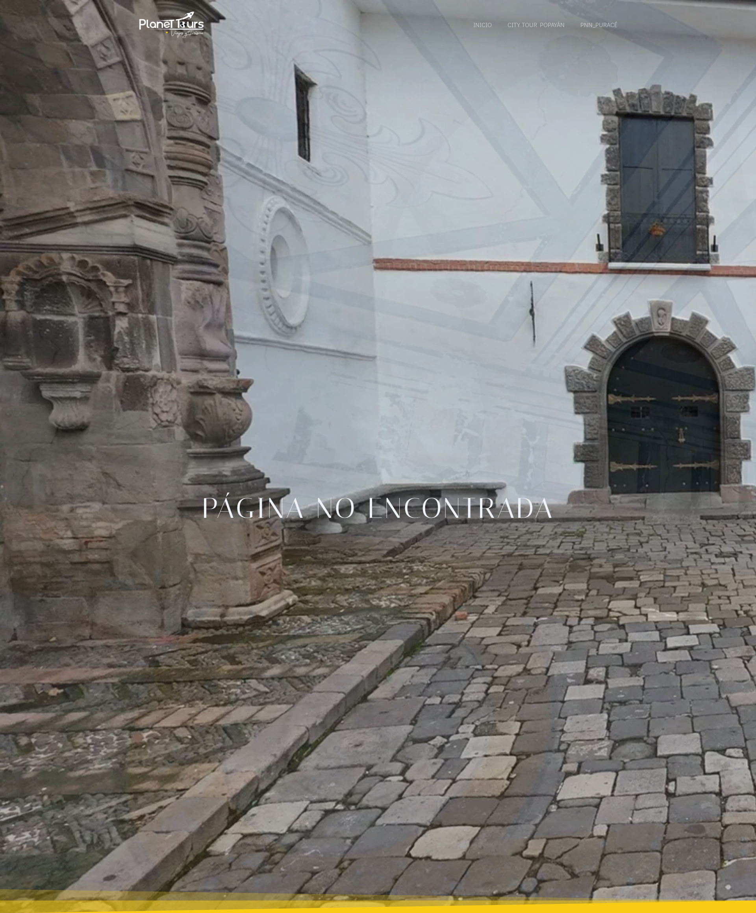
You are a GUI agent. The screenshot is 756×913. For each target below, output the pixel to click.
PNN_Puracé (598, 24)
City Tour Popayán (536, 24)
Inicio (482, 24)
